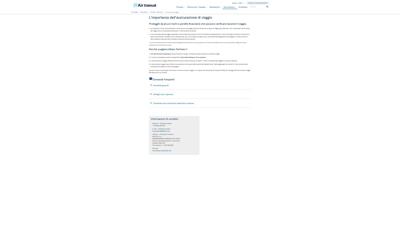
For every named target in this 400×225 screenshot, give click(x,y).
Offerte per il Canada (196, 7)
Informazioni (229, 7)
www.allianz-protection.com (162, 151)
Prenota (179, 7)
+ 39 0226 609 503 (158, 126)
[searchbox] (259, 6)
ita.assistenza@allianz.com (161, 131)
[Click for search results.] (267, 6)
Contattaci (243, 7)
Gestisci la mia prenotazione (257, 3)
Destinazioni (214, 7)
